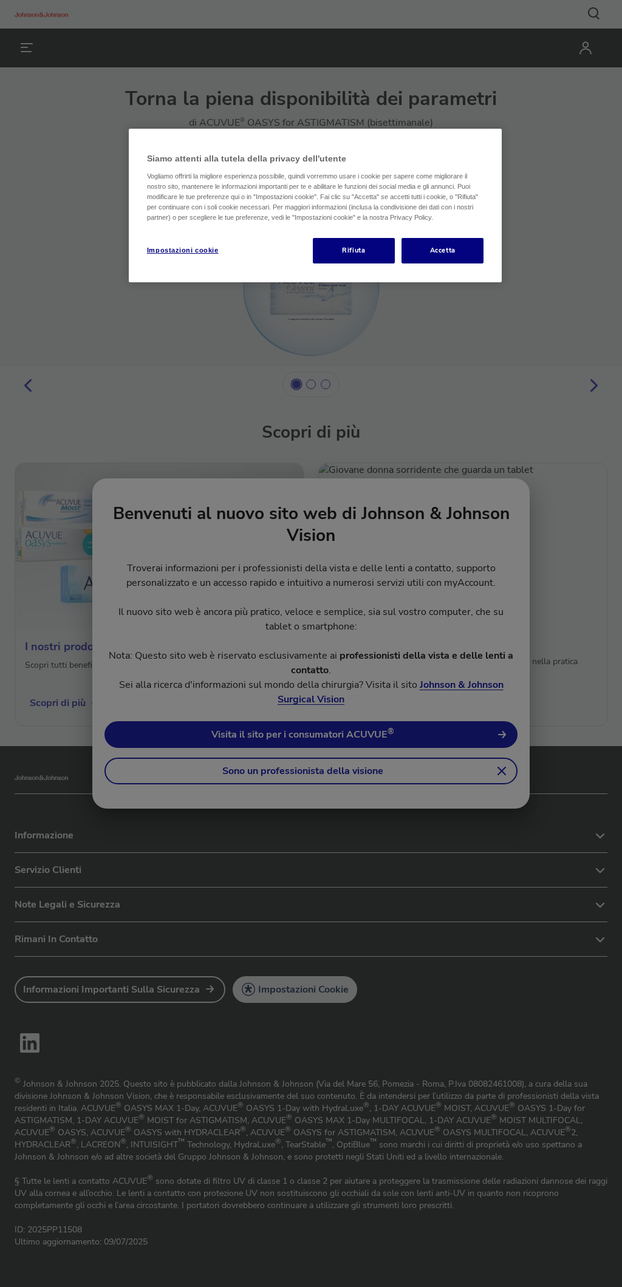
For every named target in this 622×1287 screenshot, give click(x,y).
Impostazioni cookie (183, 250)
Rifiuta (353, 250)
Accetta (443, 250)
